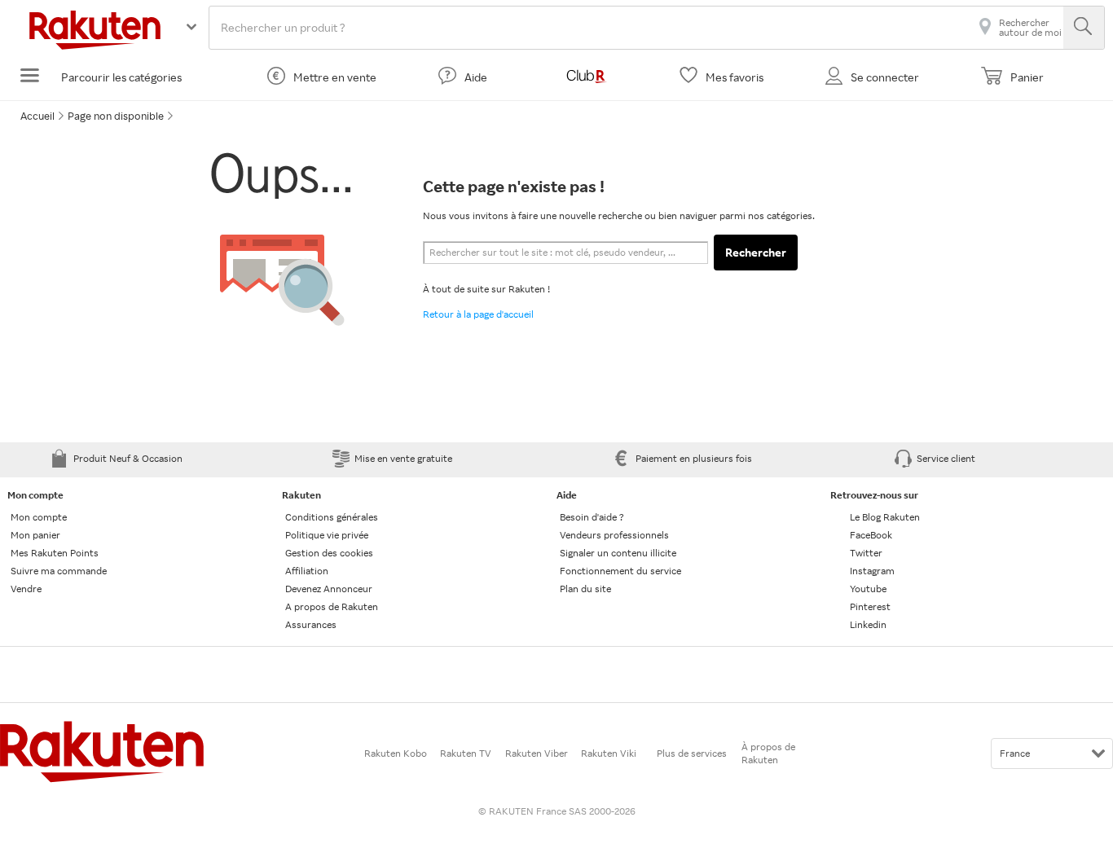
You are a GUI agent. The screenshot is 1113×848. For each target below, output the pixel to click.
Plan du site (585, 588)
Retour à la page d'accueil (478, 314)
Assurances (311, 624)
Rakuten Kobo (395, 753)
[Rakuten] (95, 48)
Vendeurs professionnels (614, 535)
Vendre (26, 588)
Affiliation (306, 571)
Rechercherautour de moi (1030, 27)
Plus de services (692, 753)
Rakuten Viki (608, 753)
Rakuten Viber (536, 753)
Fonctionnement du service (620, 571)
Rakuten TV (465, 753)
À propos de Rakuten (768, 753)
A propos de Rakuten (331, 606)
